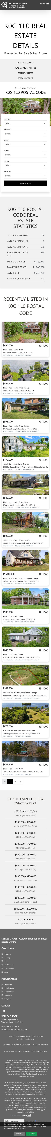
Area (6, 972)
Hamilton (8, 984)
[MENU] (47, 3)
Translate (43, 1121)
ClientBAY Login (30, 1044)
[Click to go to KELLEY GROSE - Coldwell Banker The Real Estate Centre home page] (14, 5)
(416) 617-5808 (13, 1026)
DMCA (21, 1044)
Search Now (25, 183)
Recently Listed (25, 73)
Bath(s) (6, 150)
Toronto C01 (9, 991)
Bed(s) (6, 140)
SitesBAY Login (42, 1044)
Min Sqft (7, 161)
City (6, 961)
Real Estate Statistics (25, 68)
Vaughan (8, 999)
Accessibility (14, 1044)
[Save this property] (46, 325)
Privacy (6, 1044)
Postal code (9, 965)
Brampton (8, 995)
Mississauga (9, 988)
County (7, 957)
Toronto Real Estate (15, 1036)
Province (8, 954)
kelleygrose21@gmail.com (17, 1029)
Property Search (25, 62)
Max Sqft (7, 171)
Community (9, 968)
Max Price (8, 129)
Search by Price (25, 78)
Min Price (7, 119)
